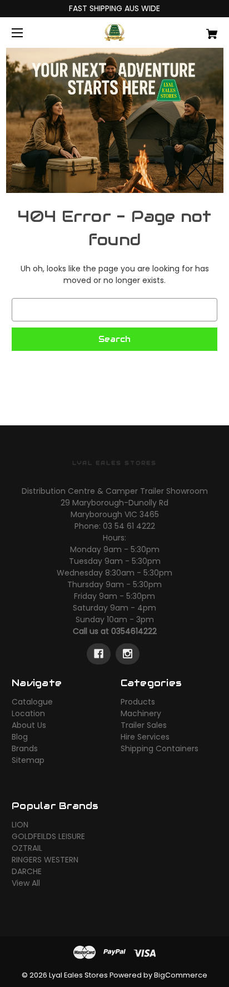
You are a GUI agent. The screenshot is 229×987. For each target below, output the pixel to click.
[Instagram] (127, 654)
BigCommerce (180, 975)
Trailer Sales (144, 725)
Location (28, 713)
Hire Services (145, 736)
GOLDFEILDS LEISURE (48, 836)
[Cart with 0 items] (196, 29)
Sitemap (28, 760)
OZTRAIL (27, 848)
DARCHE (27, 871)
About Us (29, 725)
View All (26, 883)
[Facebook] (98, 654)
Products (138, 701)
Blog (20, 736)
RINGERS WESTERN (45, 859)
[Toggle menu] (27, 32)
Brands (25, 748)
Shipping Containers (159, 748)
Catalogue (32, 701)
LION (20, 824)
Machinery (141, 713)
